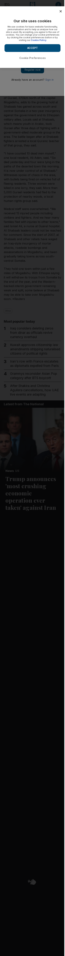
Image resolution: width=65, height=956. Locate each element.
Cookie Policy (38, 40)
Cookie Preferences (32, 57)
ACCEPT (32, 47)
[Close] (61, 11)
